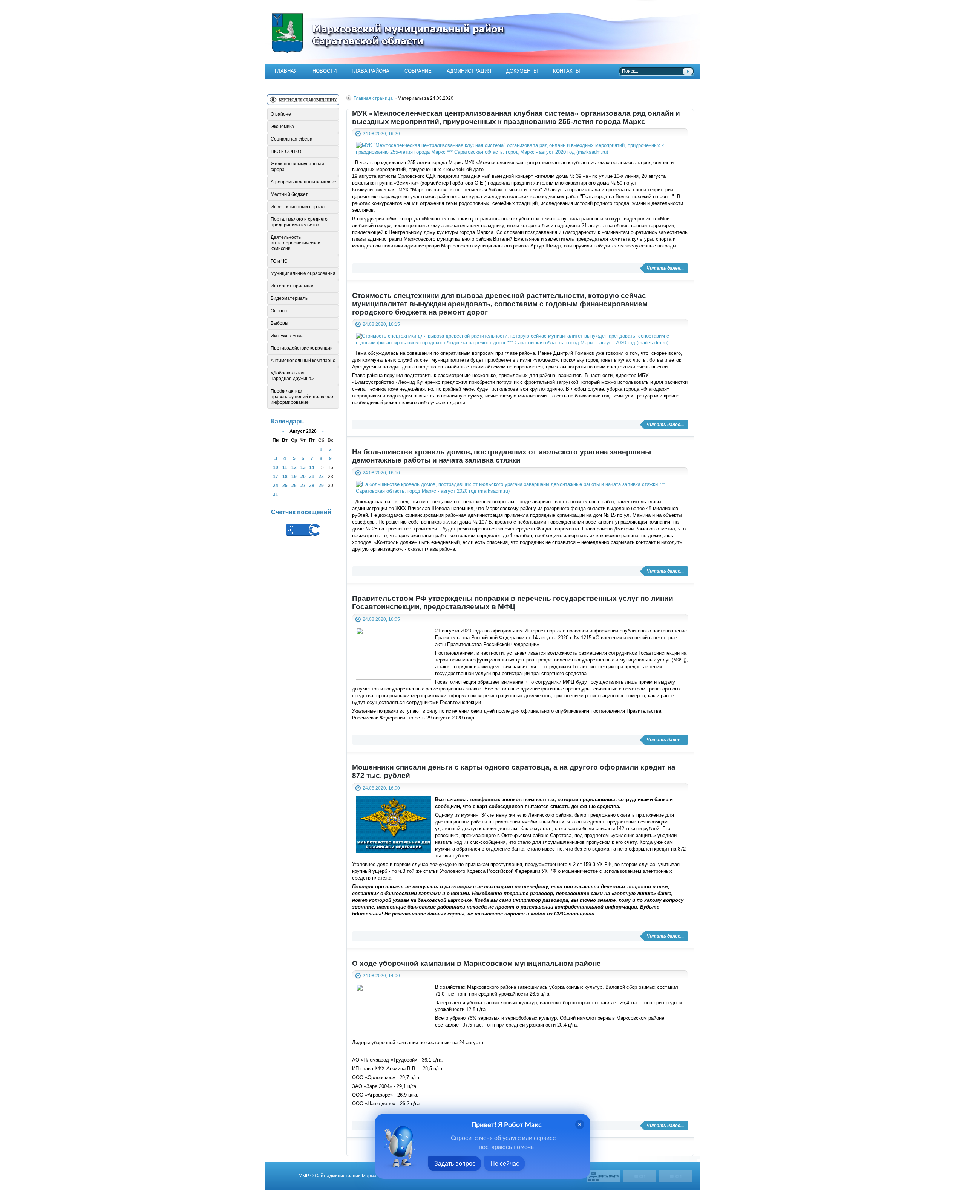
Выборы (279, 323)
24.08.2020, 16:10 (381, 472)
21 (311, 476)
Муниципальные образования (303, 273)
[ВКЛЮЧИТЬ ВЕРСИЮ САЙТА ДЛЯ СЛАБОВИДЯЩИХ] (303, 102)
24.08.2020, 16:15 (381, 324)
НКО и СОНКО (286, 151)
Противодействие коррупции (302, 348)
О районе (281, 114)
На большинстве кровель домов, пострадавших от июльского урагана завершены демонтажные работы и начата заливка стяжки (501, 456)
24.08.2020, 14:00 (381, 975)
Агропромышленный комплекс (303, 182)
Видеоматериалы (290, 298)
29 (321, 485)
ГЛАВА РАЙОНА (370, 71)
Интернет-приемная (293, 286)
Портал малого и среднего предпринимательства (299, 222)
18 (285, 476)
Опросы (279, 310)
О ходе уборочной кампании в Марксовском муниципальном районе (476, 963)
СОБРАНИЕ (418, 71)
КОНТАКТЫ (566, 71)
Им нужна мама (287, 335)
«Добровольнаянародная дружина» (292, 375)
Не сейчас (504, 1163)
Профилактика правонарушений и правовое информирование (302, 396)
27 (303, 485)
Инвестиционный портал (298, 206)
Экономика (282, 126)
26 (294, 485)
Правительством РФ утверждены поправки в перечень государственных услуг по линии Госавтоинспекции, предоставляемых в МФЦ (512, 602)
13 (303, 467)
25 (285, 485)
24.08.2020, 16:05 (381, 619)
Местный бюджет (289, 194)
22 (321, 476)
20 (303, 476)
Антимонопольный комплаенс (303, 360)
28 (311, 485)
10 (275, 467)
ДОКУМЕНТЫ (522, 71)
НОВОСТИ (324, 71)
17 (275, 476)
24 (275, 485)
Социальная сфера (291, 139)
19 (294, 476)
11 (284, 467)
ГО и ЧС (279, 261)
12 (294, 467)
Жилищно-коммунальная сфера (297, 166)
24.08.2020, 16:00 (381, 787)
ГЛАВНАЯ (286, 71)
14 (311, 467)
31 (275, 494)
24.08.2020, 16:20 (381, 133)
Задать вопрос (454, 1163)
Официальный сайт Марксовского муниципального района (482, 32)
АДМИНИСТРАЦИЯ (469, 71)
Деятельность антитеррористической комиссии (295, 243)
